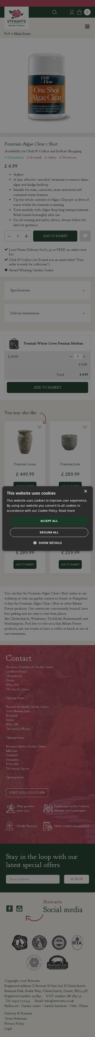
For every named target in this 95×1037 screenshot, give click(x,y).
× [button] (85, 491)
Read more (67, 510)
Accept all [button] (49, 521)
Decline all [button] (49, 532)
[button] (47, 542)
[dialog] (47, 518)
